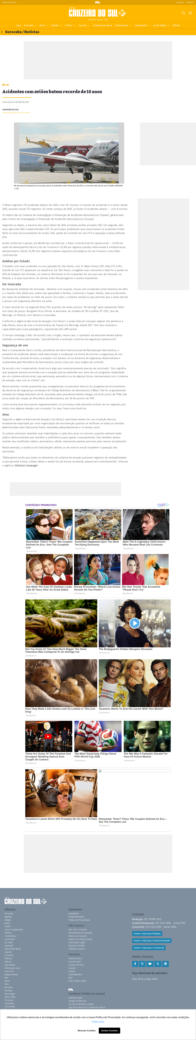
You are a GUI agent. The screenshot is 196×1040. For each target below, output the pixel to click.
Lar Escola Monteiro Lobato (81, 1004)
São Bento (9, 1003)
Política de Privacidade (79, 920)
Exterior (8, 961)
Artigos (8, 920)
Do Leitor (9, 942)
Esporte (83, 25)
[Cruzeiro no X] (157, 964)
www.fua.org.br (75, 997)
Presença (9, 1000)
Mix (6, 977)
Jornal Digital (160, 25)
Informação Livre (12, 968)
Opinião (55, 25)
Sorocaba (28, 25)
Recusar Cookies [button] (87, 1030)
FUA (70, 989)
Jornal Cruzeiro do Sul (98, 12)
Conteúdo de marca (102, 25)
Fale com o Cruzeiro (77, 929)
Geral (42, 25)
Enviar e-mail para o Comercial (149, 948)
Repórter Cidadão (76, 945)
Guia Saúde (10, 965)
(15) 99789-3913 (152, 919)
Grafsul (71, 971)
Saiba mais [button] (98, 1021)
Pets (7, 984)
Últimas (176, 25)
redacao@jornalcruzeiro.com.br (16, 112)
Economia (9, 955)
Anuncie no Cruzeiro (77, 936)
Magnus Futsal (11, 974)
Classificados (141, 25)
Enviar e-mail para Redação (147, 933)
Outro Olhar (10, 997)
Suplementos (121, 25)
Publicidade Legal (76, 942)
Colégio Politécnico (77, 1001)
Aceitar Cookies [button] (109, 1030)
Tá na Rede (10, 1006)
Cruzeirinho (10, 939)
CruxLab (72, 968)
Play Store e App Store (145, 978)
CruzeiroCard (74, 961)
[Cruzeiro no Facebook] (135, 964)
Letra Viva (9, 971)
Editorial (8, 958)
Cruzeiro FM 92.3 (76, 965)
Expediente (73, 913)
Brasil (7, 923)
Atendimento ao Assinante (80, 933)
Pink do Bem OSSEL (77, 981)
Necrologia (10, 994)
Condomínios (11, 936)
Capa (18, 25)
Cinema (8, 933)
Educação (9, 945)
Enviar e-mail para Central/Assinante (152, 940)
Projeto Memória (76, 917)
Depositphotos (75, 974)
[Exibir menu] (190, 13)
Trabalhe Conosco (76, 949)
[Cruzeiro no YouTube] (150, 964)
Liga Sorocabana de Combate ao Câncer (87, 1007)
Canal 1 (8, 926)
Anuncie (180, 2)
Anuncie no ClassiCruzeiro (80, 939)
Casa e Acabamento (14, 929)
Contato (190, 2)
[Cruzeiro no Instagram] (142, 964)
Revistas (8, 990)
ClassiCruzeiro (75, 958)
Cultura (68, 25)
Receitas (9, 987)
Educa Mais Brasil (13, 949)
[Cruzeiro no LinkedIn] (165, 964)
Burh (70, 977)
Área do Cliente (9, 2)
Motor (7, 981)
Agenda (8, 917)
